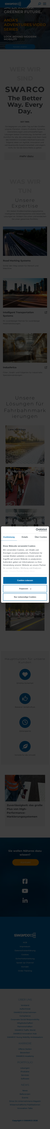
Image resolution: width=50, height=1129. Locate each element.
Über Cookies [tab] (41, 537)
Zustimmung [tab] (9, 537)
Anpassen (23, 589)
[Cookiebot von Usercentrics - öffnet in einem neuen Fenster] (36, 530)
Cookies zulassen (25, 580)
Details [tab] (25, 537)
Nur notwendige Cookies (25, 597)
